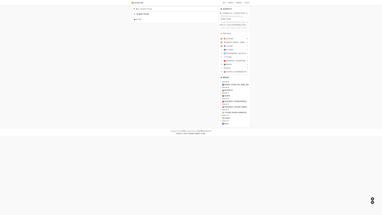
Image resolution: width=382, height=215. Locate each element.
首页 (224, 2)
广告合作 (246, 2)
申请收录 (197, 133)
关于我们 (203, 133)
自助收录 (239, 2)
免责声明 (178, 133)
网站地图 (191, 133)
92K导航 (183, 131)
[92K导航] (137, 2)
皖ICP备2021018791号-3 (205, 131)
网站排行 (231, 2)
